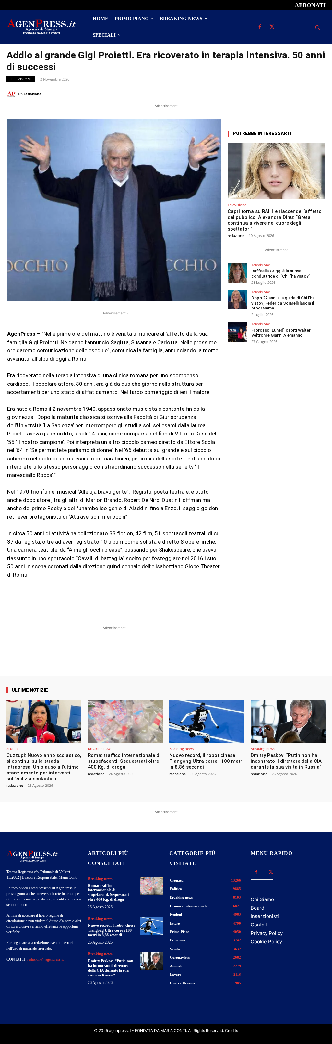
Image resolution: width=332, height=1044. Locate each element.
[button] (317, 27)
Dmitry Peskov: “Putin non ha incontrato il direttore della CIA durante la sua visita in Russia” (286, 761)
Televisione (21, 79)
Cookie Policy (266, 941)
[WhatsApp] (289, 93)
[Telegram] (319, 93)
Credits (231, 1030)
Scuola (12, 748)
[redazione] (12, 94)
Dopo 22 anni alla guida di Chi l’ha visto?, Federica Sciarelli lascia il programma (282, 303)
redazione (33, 93)
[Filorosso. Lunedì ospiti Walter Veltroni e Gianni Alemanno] (237, 332)
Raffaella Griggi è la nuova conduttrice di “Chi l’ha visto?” (280, 274)
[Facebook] (259, 27)
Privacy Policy (267, 933)
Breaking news (100, 748)
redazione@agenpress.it (45, 959)
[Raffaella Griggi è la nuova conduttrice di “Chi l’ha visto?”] (237, 273)
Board (257, 908)
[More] (211, 657)
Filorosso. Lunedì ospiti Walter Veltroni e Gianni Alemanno (281, 333)
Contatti (260, 925)
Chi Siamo (262, 899)
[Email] (304, 93)
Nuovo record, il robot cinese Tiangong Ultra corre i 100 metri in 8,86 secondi (206, 761)
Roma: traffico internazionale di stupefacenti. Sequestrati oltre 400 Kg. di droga (124, 761)
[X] (271, 27)
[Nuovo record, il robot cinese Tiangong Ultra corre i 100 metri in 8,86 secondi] (206, 721)
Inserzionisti (265, 916)
